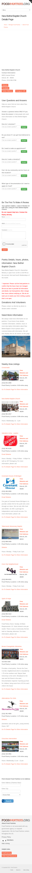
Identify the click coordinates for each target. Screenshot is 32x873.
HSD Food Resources (9, 856)
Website (5, 85)
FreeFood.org (6, 853)
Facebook (5, 88)
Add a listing (6, 843)
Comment (7, 230)
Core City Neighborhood (10, 564)
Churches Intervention (9, 738)
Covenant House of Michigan (11, 476)
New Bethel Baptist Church (11, 399)
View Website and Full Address (24, 373)
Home (5, 24)
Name (6, 217)
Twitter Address (7, 91)
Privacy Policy (6, 837)
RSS (3, 840)
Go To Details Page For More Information (15, 389)
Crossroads (6, 367)
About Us (18, 870)
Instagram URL (21, 91)
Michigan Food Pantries (14, 24)
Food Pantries (16, 5)
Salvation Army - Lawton (10, 433)
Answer (24, 127)
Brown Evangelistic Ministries (12, 646)
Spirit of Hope (6, 598)
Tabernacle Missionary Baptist (12, 526)
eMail (11, 223)
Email (3, 454)
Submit (5, 249)
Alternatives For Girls (9, 698)
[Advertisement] (16, 47)
